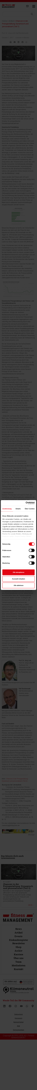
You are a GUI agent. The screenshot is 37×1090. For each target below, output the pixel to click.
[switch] (32, 550)
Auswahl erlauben (18, 579)
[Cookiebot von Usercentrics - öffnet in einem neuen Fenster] (26, 503)
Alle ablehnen (18, 585)
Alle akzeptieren (18, 572)
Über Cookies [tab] (30, 508)
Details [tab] (18, 508)
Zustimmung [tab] (7, 508)
